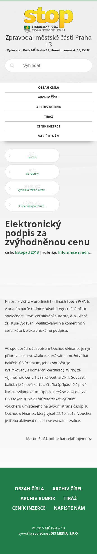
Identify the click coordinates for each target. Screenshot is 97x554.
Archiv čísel (67, 489)
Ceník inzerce (29, 508)
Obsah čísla (29, 489)
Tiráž (70, 498)
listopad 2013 (27, 252)
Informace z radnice (76, 252)
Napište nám (69, 508)
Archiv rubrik (38, 498)
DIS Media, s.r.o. (65, 533)
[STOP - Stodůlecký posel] (48, 31)
